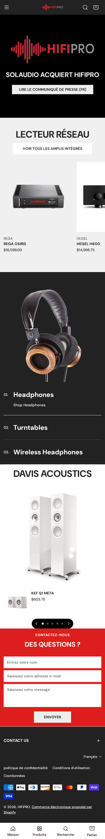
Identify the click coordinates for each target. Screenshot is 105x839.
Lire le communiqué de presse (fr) (52, 89)
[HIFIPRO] (52, 7)
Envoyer (52, 717)
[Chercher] (85, 7)
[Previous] (37, 624)
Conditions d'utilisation (71, 768)
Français (90, 756)
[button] (96, 7)
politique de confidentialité (26, 768)
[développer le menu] (7, 7)
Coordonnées (14, 775)
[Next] (68, 624)
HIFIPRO (24, 807)
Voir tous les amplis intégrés (52, 148)
